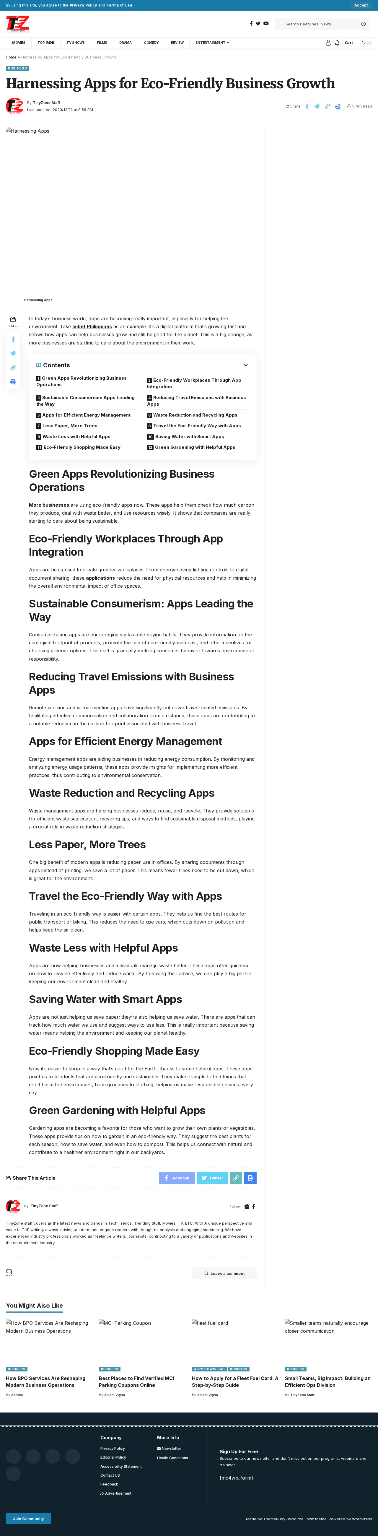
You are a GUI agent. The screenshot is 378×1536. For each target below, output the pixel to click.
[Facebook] (251, 23)
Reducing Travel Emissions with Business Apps (196, 401)
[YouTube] (266, 23)
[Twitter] (258, 23)
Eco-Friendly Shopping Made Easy (82, 447)
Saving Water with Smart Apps (189, 436)
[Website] (247, 1206)
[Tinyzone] (18, 24)
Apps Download (209, 1369)
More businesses (49, 505)
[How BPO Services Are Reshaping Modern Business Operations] (49, 1345)
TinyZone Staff (46, 102)
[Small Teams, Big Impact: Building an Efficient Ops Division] (328, 1345)
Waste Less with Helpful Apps (76, 436)
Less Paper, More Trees (70, 425)
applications (100, 578)
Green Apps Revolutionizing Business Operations (81, 381)
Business (17, 68)
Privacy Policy (83, 5)
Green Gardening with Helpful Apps (195, 447)
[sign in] (328, 43)
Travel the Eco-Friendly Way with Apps (197, 425)
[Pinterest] (52, 1456)
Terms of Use (119, 5)
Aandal (17, 1395)
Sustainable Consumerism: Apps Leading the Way (85, 401)
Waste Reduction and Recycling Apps (195, 415)
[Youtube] (72, 1456)
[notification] (337, 43)
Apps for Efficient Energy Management (86, 415)
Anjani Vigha (114, 1395)
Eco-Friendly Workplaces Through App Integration (194, 383)
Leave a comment (228, 1273)
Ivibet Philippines (92, 326)
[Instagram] (13, 1473)
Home (11, 57)
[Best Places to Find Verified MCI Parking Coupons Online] (142, 1345)
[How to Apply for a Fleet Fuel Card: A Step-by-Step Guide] (235, 1345)
